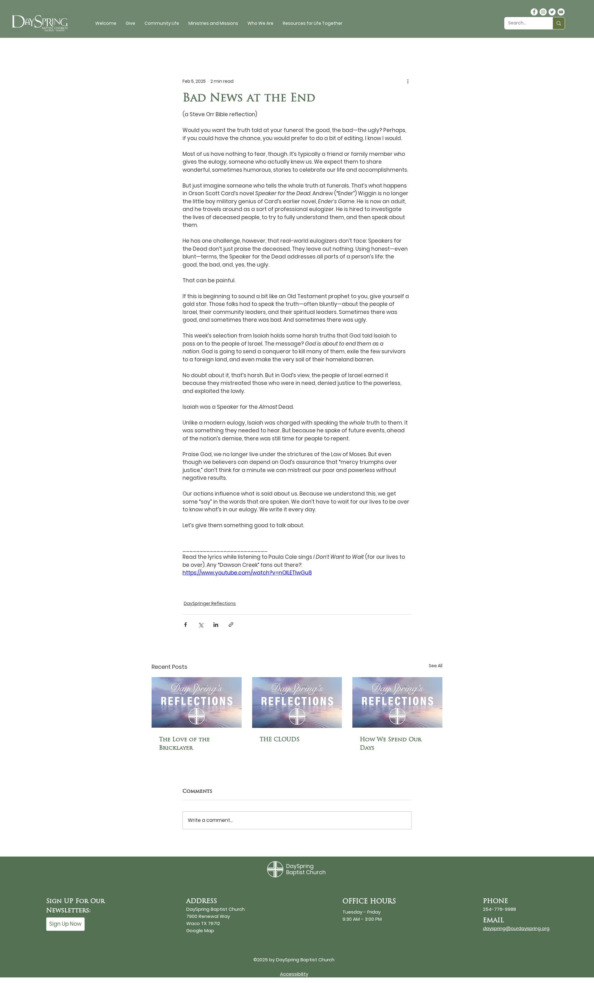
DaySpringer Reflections (210, 603)
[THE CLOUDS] (297, 702)
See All (435, 666)
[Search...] (559, 23)
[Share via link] (231, 625)
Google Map (200, 930)
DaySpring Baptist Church (306, 869)
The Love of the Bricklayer (184, 743)
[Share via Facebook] (185, 625)
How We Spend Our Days (390, 743)
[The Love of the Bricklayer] (197, 702)
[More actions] (407, 81)
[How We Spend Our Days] (397, 702)
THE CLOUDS (279, 739)
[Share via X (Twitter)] (201, 625)
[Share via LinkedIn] (216, 625)
